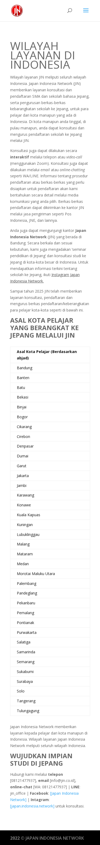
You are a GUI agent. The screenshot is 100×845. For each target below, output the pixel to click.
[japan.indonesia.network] (32, 806)
